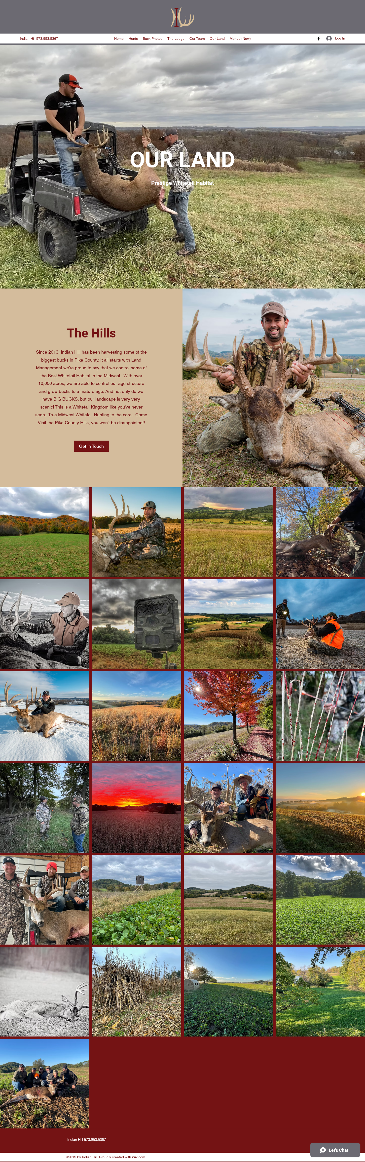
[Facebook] (318, 38)
